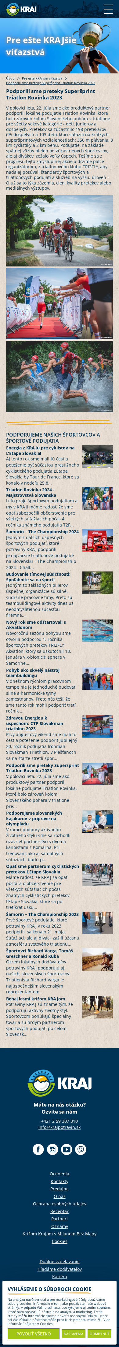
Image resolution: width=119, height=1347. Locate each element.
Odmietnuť (99, 1333)
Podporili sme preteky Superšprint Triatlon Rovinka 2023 (50, 83)
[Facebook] (38, 1149)
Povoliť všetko (33, 1334)
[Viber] (81, 1149)
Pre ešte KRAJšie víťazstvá (42, 78)
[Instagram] (52, 1149)
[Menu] (108, 9)
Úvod (10, 78)
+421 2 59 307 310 (59, 1121)
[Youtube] (66, 1149)
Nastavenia (73, 1333)
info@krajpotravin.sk (59, 1127)
